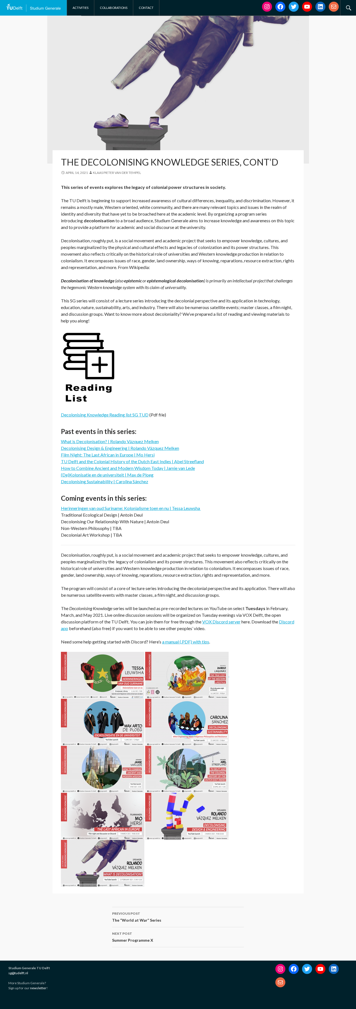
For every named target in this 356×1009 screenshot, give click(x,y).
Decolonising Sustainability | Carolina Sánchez (104, 481)
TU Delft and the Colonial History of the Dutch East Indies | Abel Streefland (132, 461)
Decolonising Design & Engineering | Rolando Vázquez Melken (120, 448)
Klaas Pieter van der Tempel (117, 173)
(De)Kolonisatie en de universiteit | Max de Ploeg (107, 474)
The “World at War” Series (136, 916)
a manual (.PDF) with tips (185, 641)
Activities (80, 7)
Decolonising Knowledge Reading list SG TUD (105, 414)
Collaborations (113, 7)
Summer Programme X (132, 937)
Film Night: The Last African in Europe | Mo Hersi (108, 454)
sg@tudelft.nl (18, 973)
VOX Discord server (221, 621)
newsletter (38, 988)
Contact (146, 7)
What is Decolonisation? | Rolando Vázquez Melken (110, 441)
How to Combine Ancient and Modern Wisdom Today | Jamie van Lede (128, 468)
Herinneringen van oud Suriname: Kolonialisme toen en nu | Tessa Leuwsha (131, 508)
